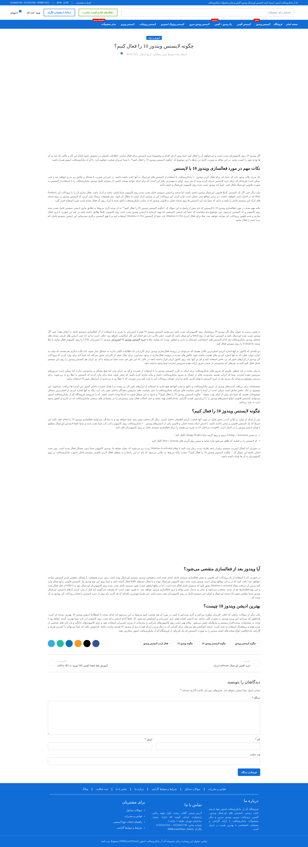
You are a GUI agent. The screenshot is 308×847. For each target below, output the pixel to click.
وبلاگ (85, 789)
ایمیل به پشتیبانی (83, 2)
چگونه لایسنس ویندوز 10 (214, 643)
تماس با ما (121, 789)
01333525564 (30, 2)
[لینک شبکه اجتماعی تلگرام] (51, 643)
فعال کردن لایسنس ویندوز (155, 643)
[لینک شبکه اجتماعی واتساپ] (60, 643)
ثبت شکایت (102, 789)
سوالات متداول (192, 789)
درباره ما (139, 789)
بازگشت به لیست (154, 663)
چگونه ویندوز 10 (185, 643)
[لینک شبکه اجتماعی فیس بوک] (95, 643)
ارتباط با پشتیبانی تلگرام (59, 12)
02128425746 (16, 2)
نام (257, 739)
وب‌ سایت (255, 754)
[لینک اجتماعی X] (87, 643)
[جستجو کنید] (125, 12)
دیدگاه (256, 697)
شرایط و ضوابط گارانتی (164, 789)
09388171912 (43, 2)
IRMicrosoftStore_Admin (181, 829)
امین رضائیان (160, 54)
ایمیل (148, 739)
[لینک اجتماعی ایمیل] (78, 643)
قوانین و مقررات (217, 789)
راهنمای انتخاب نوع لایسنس (128, 822)
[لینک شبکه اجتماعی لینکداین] (69, 643)
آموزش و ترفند (154, 38)
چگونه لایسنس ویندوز (245, 643)
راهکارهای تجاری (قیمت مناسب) (98, 12)
